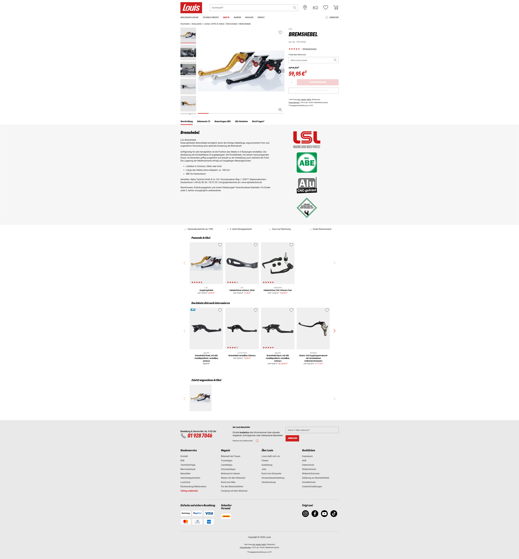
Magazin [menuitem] (249, 17)
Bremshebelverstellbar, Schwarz (242, 355)
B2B (182, 460)
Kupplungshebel (206, 290)
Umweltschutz (309, 482)
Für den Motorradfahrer (232, 486)
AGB (304, 460)
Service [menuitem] (260, 17)
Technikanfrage (187, 465)
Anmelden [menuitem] (334, 17)
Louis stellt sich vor (271, 456)
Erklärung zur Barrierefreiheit (315, 478)
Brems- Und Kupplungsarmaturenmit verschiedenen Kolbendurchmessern (313, 358)
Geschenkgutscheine (190, 478)
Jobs (264, 469)
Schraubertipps (228, 469)
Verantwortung (269, 482)
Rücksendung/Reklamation (193, 486)
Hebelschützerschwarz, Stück (242, 290)
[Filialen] (305, 8)
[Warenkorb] (336, 8)
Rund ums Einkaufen (271, 473)
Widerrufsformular (311, 473)
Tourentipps (226, 460)
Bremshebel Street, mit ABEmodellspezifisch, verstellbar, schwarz (206, 358)
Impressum (307, 456)
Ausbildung (267, 465)
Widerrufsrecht (309, 469)
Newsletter (185, 473)
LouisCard (185, 482)
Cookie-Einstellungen (312, 486)
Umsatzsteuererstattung (273, 478)
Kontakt (184, 456)
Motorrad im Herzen (230, 473)
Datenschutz (308, 465)
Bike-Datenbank (187, 469)
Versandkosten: (294, 103)
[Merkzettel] (325, 8)
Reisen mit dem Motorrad (233, 478)
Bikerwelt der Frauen (230, 456)
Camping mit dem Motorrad (234, 491)
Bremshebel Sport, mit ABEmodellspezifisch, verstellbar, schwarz (278, 358)
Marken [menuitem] (237, 17)
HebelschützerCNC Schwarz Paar (278, 290)
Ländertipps (226, 465)
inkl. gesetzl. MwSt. (304, 100)
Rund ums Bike (228, 482)
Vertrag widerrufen (189, 491)
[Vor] (282, 71)
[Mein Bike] (315, 8)
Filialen (265, 460)
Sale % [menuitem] (226, 17)
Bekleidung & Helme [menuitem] (189, 17)
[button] (294, 8)
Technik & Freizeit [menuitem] (211, 17)
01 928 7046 (199, 436)
